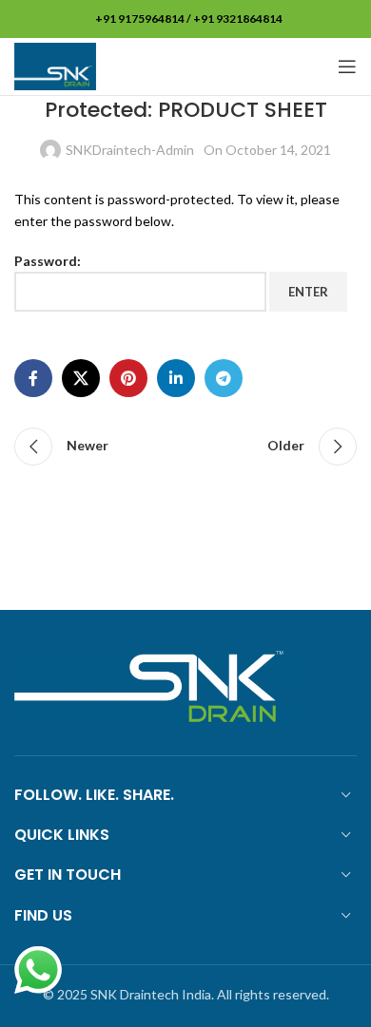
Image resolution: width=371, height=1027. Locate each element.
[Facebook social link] (33, 378)
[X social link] (81, 378)
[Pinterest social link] (128, 378)
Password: (47, 261)
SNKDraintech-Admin (130, 150)
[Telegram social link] (224, 378)
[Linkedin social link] (176, 378)
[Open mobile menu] (347, 67)
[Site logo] (55, 65)
